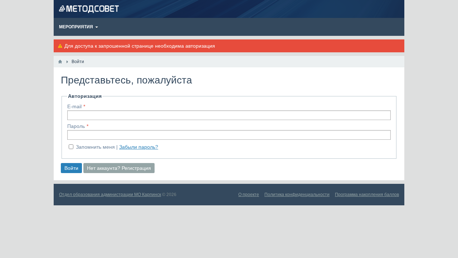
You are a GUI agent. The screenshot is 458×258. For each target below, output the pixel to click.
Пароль (76, 126)
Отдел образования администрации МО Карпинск (110, 194)
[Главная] (60, 61)
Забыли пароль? (138, 147)
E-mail (74, 106)
